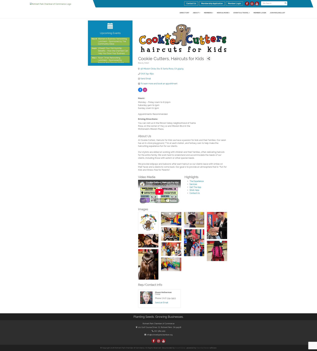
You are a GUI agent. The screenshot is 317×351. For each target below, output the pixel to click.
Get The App (195, 187)
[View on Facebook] (140, 91)
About (196, 13)
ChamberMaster (202, 348)
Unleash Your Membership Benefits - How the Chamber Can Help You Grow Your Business (113, 45)
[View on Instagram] (145, 91)
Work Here (194, 190)
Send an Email (161, 302)
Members (208, 13)
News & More (223, 13)
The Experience (196, 181)
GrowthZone (180, 348)
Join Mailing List (277, 13)
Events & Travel (241, 13)
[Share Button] (208, 58)
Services (193, 184)
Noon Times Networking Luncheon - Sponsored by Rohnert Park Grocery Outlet (111, 55)
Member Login (259, 13)
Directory (184, 13)
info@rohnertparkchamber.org (159, 335)
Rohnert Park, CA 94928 (159, 327)
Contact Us (194, 193)
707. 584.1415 (159, 331)
